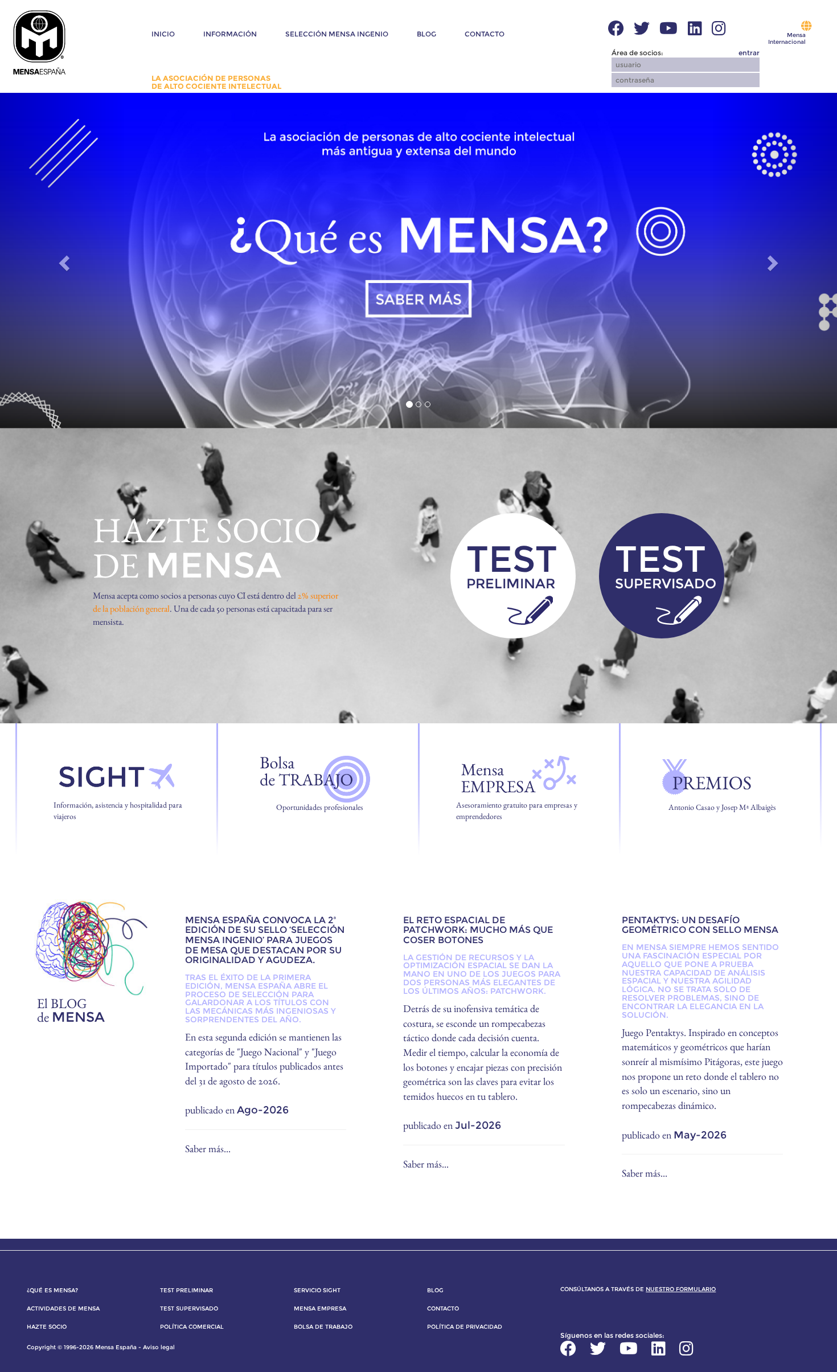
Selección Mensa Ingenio (336, 34)
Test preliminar (186, 1290)
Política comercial (192, 1326)
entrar (749, 53)
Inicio (163, 34)
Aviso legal (159, 1347)
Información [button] (230, 34)
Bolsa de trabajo (323, 1326)
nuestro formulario (681, 1289)
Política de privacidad (464, 1326)
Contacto (484, 34)
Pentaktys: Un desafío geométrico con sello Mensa (700, 925)
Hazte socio (47, 1326)
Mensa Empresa (320, 1308)
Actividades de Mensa (63, 1308)
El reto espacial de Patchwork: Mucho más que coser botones (478, 930)
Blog (426, 34)
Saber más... (208, 1148)
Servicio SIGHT (317, 1290)
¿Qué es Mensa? (52, 1290)
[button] (336, 57)
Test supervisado (189, 1308)
